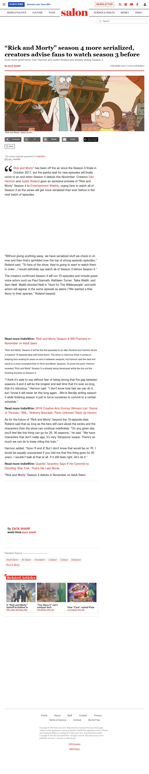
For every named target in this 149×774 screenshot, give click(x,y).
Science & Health (104, 13)
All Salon (26, 560)
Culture (37, 13)
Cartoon (52, 560)
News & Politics (16, 13)
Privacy (98, 716)
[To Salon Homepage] (74, 12)
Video (138, 13)
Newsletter (104, 4)
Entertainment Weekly (44, 186)
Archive (77, 720)
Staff (69, 716)
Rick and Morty (23, 168)
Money (125, 13)
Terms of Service (57, 720)
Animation (39, 560)
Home (44, 716)
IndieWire (40, 157)
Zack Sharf (14, 66)
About (57, 716)
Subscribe (16, 4)
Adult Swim (12, 560)
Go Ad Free (94, 720)
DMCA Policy (74, 749)
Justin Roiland (31, 181)
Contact (83, 716)
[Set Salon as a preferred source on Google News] (91, 139)
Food (52, 13)
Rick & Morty (12, 565)
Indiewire (76, 560)
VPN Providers (74, 744)
